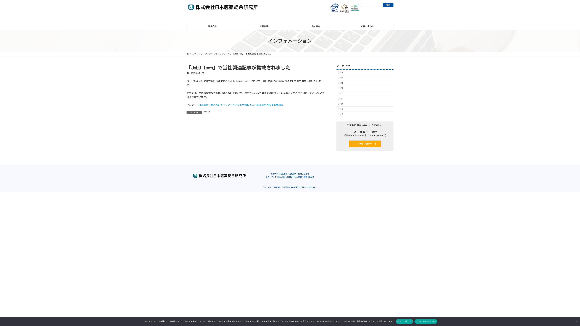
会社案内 (292, 174)
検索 (388, 5)
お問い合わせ (303, 174)
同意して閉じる (404, 321)
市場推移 (283, 174)
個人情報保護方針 (285, 177)
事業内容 (274, 174)
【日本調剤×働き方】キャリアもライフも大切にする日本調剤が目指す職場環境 (239, 105)
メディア (206, 112)
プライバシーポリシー (426, 321)
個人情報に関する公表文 (304, 177)
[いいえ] (576, 321)
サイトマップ (271, 177)
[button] (365, 144)
